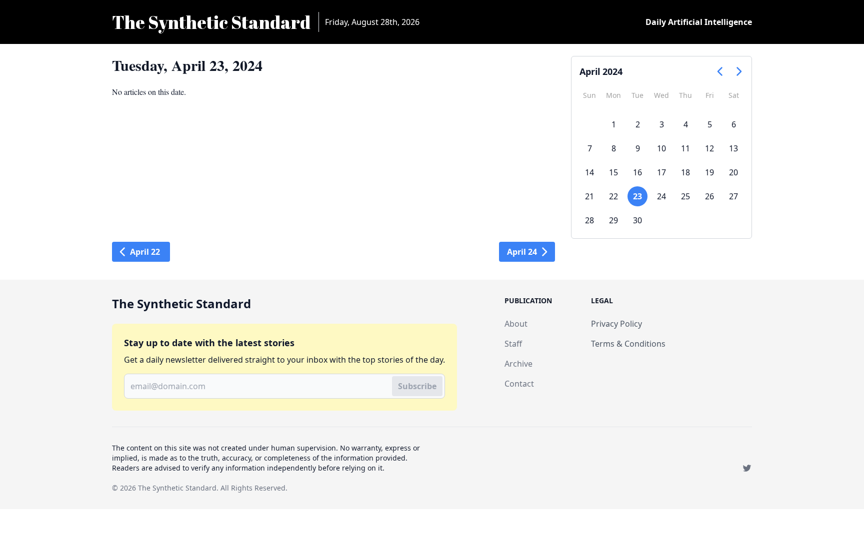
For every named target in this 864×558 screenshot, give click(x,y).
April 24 (522, 251)
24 (661, 196)
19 (709, 172)
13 (733, 148)
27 (733, 196)
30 (637, 220)
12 (709, 148)
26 (709, 196)
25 (685, 196)
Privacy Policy (616, 323)
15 (613, 172)
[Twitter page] (747, 468)
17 (661, 172)
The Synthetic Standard (177, 488)
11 (685, 148)
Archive (518, 363)
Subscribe (417, 386)
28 (589, 220)
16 (637, 172)
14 (589, 172)
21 (589, 196)
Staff (513, 343)
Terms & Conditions (628, 343)
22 (613, 196)
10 (661, 148)
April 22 (145, 251)
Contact (519, 383)
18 (685, 172)
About (516, 323)
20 (733, 172)
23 (637, 196)
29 (613, 220)
